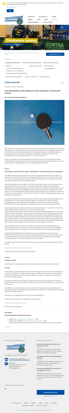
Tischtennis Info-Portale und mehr (14, 76)
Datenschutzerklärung (28, 410)
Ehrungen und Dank (45, 76)
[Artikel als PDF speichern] (63, 83)
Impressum (19, 410)
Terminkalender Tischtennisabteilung (31, 62)
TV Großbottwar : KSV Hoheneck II (26, 319)
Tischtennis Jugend (48, 66)
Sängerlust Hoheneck (33, 22)
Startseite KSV (31, 16)
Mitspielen (54, 396)
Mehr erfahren (11, 7)
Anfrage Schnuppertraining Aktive (14, 68)
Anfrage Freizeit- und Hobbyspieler (15, 71)
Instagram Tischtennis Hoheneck (5, 389)
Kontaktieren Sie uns (55, 54)
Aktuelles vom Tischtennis (28, 52)
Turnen (38, 19)
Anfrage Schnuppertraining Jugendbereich (16, 73)
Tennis (46, 19)
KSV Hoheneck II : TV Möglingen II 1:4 (15, 303)
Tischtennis (55, 19)
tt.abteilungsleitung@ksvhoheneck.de (19, 360)
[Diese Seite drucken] (61, 83)
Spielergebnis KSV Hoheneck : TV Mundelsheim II (18, 248)
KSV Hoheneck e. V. (43, 16)
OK (10, 10)
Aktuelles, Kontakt (48, 22)
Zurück (8, 326)
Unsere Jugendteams (50, 68)
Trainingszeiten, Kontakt (36, 66)
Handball (30, 19)
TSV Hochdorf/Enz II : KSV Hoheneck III (34, 321)
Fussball (54, 16)
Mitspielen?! (8, 66)
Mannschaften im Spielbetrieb (50, 62)
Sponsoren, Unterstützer (31, 76)
